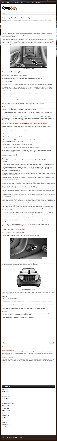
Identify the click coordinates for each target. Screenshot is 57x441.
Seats (5, 343)
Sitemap (17, 2)
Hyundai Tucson (6, 396)
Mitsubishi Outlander (7, 405)
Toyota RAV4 (6, 415)
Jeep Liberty (4, 20)
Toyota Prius (4, 426)
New (8, 2)
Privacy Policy (30, 2)
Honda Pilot (4, 422)
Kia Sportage (6, 401)
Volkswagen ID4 (5, 424)
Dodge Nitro (5, 389)
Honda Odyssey (6, 420)
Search (22, 2)
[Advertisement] (28, 26)
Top (12, 2)
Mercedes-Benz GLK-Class (9, 403)
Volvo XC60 (5, 417)
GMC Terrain (6, 393)
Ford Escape (6, 391)
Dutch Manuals (39, 2)
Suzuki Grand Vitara (7, 413)
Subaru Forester (6, 410)
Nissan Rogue (6, 408)
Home (3, 2)
